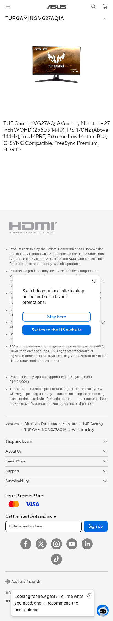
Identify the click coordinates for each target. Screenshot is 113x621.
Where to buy (83, 430)
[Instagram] (56, 543)
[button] (7, 6)
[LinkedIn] (87, 543)
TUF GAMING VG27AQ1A (34, 19)
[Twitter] (41, 543)
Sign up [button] (95, 526)
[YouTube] (71, 543)
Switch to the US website (57, 330)
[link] (56, 7)
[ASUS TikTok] (56, 559)
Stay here (56, 317)
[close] (94, 282)
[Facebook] (25, 543)
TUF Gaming (93, 424)
